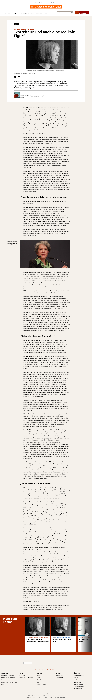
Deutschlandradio (79, 675)
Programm (16, 13)
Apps (38, 677)
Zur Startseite (27, 662)
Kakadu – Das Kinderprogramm (9, 682)
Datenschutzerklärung (34, 695)
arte (51, 697)
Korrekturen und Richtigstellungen (79, 685)
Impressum (61, 695)
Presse (76, 677)
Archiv (46, 13)
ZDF (39, 697)
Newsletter (40, 679)
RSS (38, 682)
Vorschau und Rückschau (7, 675)
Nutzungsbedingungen (49, 695)
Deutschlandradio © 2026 (46, 694)
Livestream (22, 675)
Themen (7, 13)
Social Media (59, 677)
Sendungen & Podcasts (27, 13)
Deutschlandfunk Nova (51, 2)
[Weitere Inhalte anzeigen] (86, 634)
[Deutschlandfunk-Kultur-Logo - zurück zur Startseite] (46, 6)
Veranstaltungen (41, 684)
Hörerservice (59, 675)
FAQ (38, 675)
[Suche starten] (72, 13)
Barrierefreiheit (78, 688)
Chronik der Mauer (60, 697)
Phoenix (45, 697)
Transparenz (77, 682)
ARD (34, 697)
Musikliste (39, 13)
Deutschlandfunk (39, 2)
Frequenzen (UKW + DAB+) (26, 677)
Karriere (76, 679)
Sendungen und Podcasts (8, 677)
